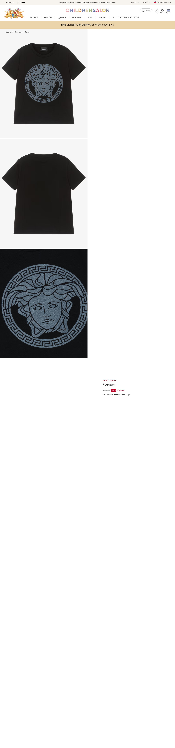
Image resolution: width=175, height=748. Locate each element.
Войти (22, 3)
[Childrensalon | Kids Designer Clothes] (14, 13)
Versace (109, 384)
